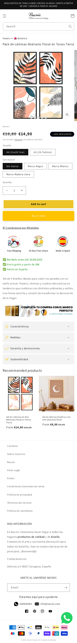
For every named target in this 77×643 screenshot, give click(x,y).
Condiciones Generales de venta (25, 486)
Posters (6, 38)
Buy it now (38, 215)
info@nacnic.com (50, 603)
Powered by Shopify (48, 640)
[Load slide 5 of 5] (45, 117)
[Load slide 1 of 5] (31, 117)
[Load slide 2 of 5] (35, 117)
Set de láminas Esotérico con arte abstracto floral (56, 418)
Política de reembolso (20, 510)
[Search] (70, 26)
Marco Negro (35, 166)
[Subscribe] (66, 587)
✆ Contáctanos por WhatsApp (21, 227)
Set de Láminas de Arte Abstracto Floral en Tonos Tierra (18, 420)
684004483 (26, 603)
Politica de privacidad (19, 494)
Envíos (11, 478)
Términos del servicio (19, 502)
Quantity (7, 182)
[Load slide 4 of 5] (42, 117)
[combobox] (38, 26)
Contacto (12, 446)
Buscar (11, 462)
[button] (4, 16)
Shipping (18, 139)
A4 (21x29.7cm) (15, 152)
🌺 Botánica (20, 38)
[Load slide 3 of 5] (38, 117)
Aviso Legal (13, 470)
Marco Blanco (60, 166)
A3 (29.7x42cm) (43, 152)
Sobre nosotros (16, 454)
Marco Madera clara (18, 174)
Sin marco (12, 166)
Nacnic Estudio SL (33, 640)
